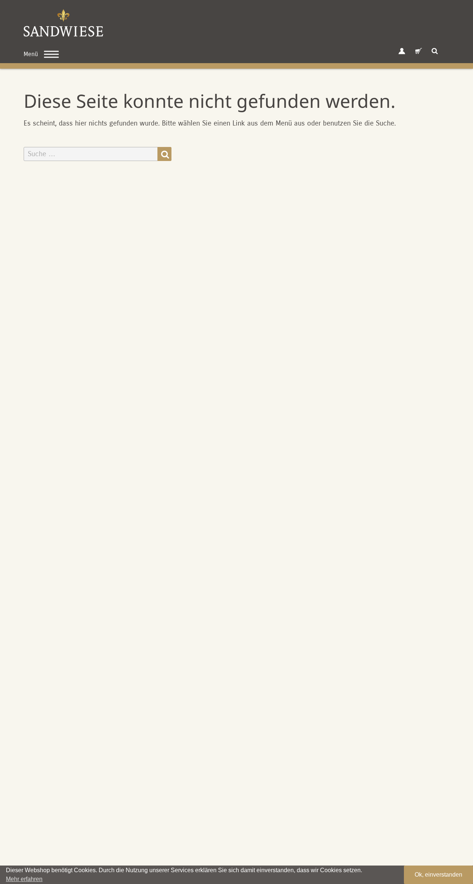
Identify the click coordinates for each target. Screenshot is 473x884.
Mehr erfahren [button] (24, 879)
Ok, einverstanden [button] (438, 874)
